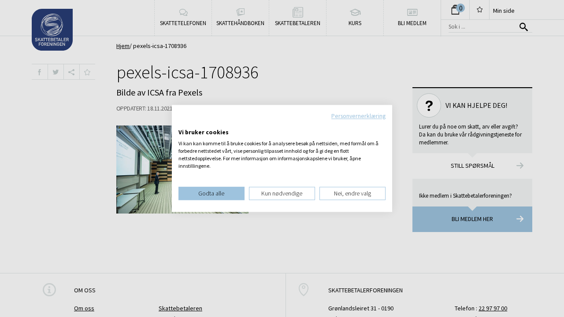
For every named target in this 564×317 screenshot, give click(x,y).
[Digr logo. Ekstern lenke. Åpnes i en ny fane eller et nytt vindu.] (184, 123)
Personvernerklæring (358, 116)
